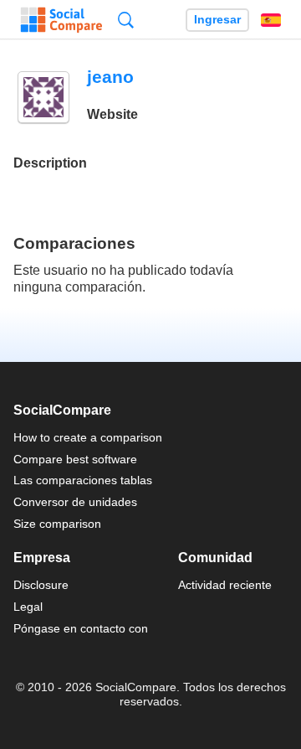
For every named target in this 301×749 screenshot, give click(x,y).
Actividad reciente (225, 584)
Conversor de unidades (75, 502)
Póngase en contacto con (80, 628)
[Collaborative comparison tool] (61, 20)
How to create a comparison (87, 437)
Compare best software (75, 459)
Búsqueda (126, 20)
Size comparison (57, 523)
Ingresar (217, 19)
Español (271, 20)
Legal (28, 606)
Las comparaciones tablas (82, 480)
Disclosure (41, 584)
